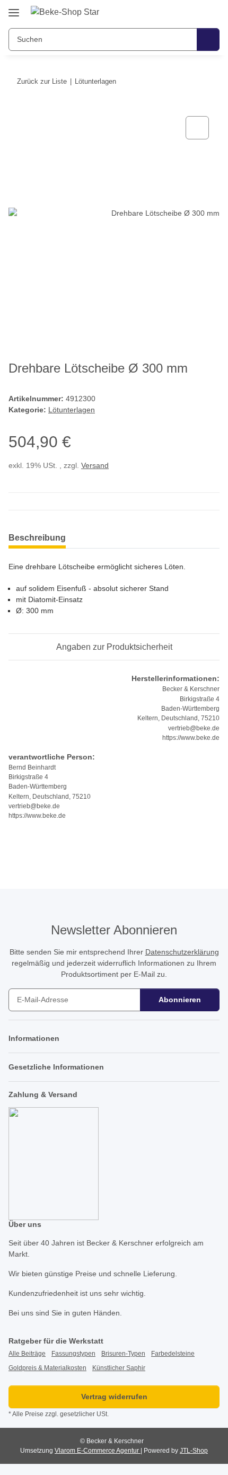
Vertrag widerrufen (114, 1396)
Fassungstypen (73, 1353)
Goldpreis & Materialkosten (47, 1368)
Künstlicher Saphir (118, 1368)
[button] (178, 11)
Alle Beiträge (27, 1353)
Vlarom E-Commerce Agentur (98, 1450)
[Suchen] (208, 39)
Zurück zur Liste (42, 81)
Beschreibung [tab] (37, 537)
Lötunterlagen (71, 409)
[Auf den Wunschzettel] (197, 127)
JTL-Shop (194, 1450)
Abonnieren (180, 999)
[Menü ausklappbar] (13, 8)
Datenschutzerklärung (182, 952)
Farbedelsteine (173, 1353)
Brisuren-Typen (123, 1353)
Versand (95, 465)
